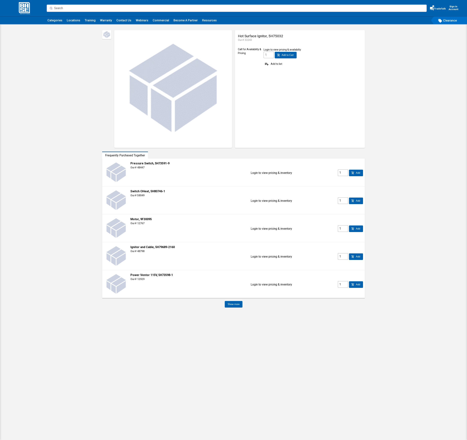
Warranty (106, 20)
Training (90, 20)
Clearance (447, 20)
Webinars (142, 20)
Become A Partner (185, 20)
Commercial (161, 20)
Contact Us (123, 20)
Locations (73, 20)
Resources (209, 20)
